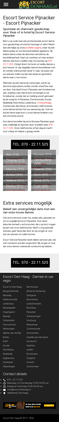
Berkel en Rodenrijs (36, 291)
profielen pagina (33, 47)
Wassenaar (32, 324)
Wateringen (9, 328)
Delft (5, 341)
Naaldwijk (7, 353)
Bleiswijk (7, 295)
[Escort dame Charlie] (15, 164)
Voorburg (31, 320)
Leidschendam (34, 303)
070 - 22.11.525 (15, 379)
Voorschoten (9, 324)
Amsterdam (33, 333)
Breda (6, 337)
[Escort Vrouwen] (29, 405)
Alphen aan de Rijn (12, 333)
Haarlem (31, 345)
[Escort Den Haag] (37, 6)
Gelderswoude (10, 299)
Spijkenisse (8, 358)
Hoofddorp (8, 349)
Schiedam (8, 362)
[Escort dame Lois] (43, 190)
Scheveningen (34, 316)
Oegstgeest (9, 312)
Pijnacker (31, 312)
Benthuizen (32, 286)
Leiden (30, 349)
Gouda (6, 345)
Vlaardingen (9, 366)
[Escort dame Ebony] (15, 190)
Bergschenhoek (10, 291)
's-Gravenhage (44, 102)
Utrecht (30, 362)
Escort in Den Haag (12, 286)
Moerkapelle (9, 307)
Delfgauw (31, 295)
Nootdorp (31, 307)
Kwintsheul (32, 299)
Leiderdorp (8, 303)
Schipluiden (8, 320)
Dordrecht (32, 341)
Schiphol (31, 358)
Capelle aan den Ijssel (37, 337)
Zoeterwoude (33, 328)
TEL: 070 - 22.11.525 (30, 144)
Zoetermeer (33, 366)
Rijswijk (6, 316)
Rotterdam (32, 353)
